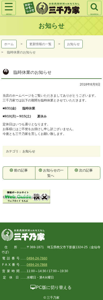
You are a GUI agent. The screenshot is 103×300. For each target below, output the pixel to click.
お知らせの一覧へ (53, 173)
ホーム (9, 44)
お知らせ (73, 44)
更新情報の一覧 (40, 44)
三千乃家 (51, 8)
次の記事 (86, 170)
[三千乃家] (23, 235)
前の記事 (21, 170)
